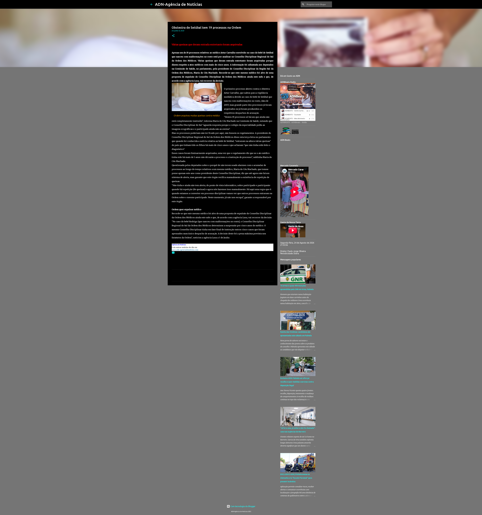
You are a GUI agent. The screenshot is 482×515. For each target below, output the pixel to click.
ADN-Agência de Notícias (178, 4)
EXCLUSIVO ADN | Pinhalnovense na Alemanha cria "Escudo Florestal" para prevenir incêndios (296, 478)
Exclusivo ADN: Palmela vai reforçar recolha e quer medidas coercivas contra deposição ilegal (297, 381)
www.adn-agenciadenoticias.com (185, 250)
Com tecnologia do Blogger (242, 506)
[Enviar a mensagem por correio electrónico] (173, 253)
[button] (173, 36)
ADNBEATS (285, 122)
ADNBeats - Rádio (299, 122)
